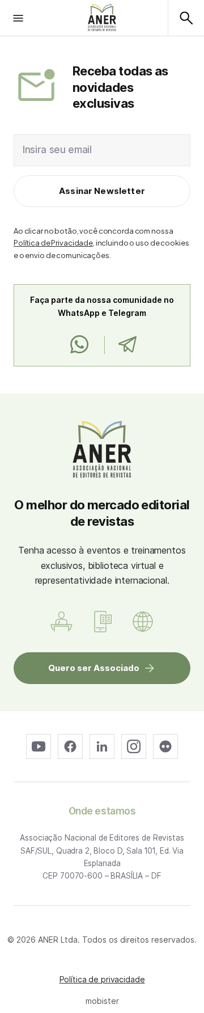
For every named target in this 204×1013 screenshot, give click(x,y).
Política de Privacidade (53, 242)
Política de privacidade (102, 979)
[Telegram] (127, 345)
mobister (102, 1001)
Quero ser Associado (93, 667)
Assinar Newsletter (102, 190)
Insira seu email (57, 149)
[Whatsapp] (79, 345)
